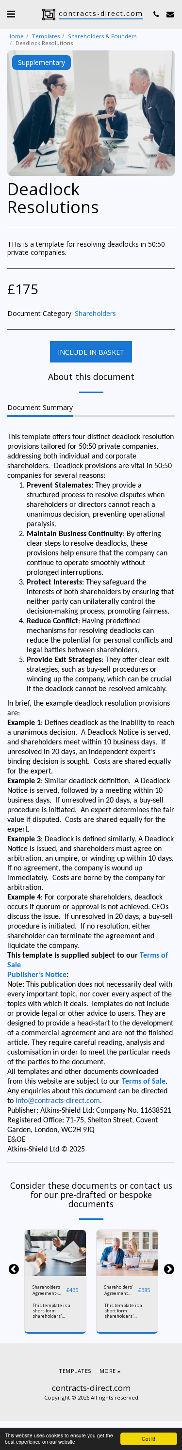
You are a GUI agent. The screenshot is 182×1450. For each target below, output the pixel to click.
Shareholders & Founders (102, 36)
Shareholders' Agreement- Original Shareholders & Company (48, 1290)
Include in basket (57, 1271)
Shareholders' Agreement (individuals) (118, 1290)
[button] (10, 14)
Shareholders (95, 313)
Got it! (148, 1438)
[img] (55, 1253)
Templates (46, 36)
